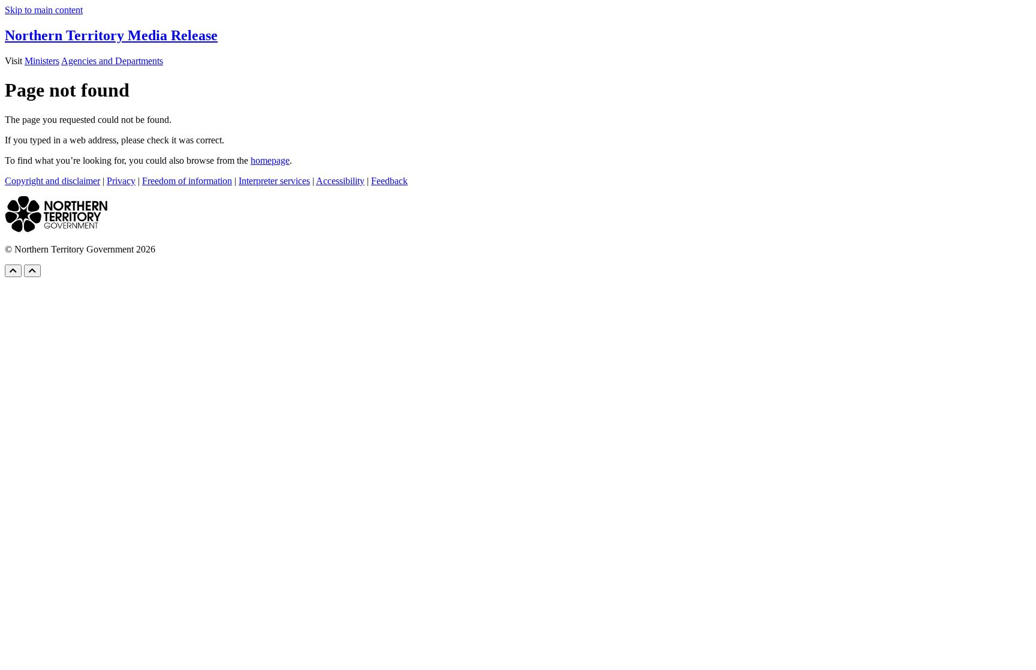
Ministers (42, 61)
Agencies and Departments (112, 61)
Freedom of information (187, 181)
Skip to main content (44, 10)
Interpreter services (274, 181)
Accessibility (340, 181)
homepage (270, 160)
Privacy (121, 181)
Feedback (389, 181)
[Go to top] (13, 271)
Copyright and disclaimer (52, 181)
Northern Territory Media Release (111, 35)
